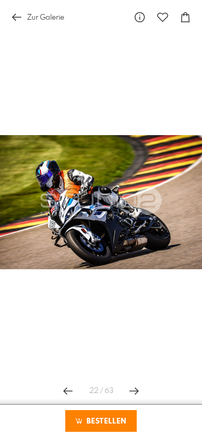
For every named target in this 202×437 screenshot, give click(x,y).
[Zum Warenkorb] (185, 17)
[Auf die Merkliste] (162, 17)
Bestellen (105, 421)
